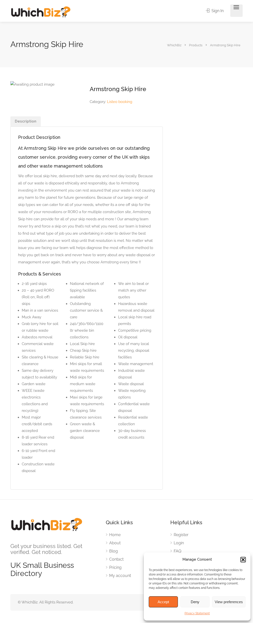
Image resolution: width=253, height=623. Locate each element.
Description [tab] (25, 121)
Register (181, 534)
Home (115, 534)
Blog (113, 551)
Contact (116, 559)
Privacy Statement (197, 613)
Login (179, 543)
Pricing (115, 567)
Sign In (217, 10)
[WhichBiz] (40, 11)
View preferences (229, 602)
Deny (195, 602)
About (115, 543)
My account (120, 575)
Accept (163, 602)
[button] (243, 559)
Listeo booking (119, 102)
